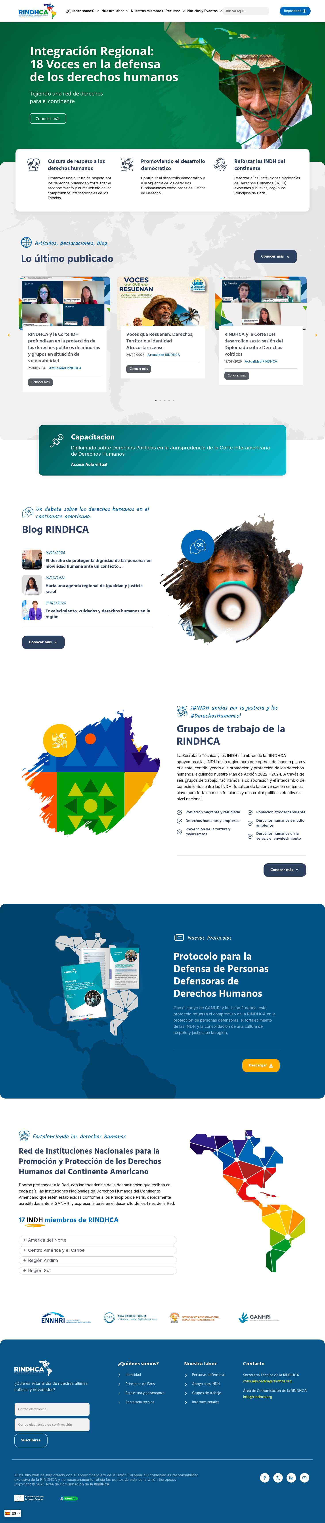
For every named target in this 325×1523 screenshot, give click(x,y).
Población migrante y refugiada (212, 812)
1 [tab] (156, 400)
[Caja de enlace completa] (64, 336)
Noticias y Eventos (202, 11)
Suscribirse (31, 1440)
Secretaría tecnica (140, 1402)
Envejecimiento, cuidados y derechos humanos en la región (98, 614)
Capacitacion (93, 438)
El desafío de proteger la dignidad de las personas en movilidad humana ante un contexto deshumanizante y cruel (99, 563)
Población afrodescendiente (281, 812)
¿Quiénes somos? (80, 11)
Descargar (258, 1065)
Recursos (173, 11)
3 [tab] (164, 400)
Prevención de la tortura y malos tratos (207, 832)
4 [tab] (169, 400)
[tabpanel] (64, 336)
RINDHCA (101, 1484)
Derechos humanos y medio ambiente (280, 823)
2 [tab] (160, 400)
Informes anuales (205, 1402)
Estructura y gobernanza (145, 1393)
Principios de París (140, 1384)
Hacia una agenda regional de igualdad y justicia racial (94, 589)
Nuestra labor (112, 11)
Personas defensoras (208, 1375)
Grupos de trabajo (206, 1393)
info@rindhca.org (257, 1397)
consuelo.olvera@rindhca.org (267, 1381)
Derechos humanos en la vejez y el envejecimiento (278, 836)
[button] (9, 335)
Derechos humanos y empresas (212, 821)
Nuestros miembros (147, 11)
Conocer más (272, 256)
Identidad (133, 1375)
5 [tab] (173, 400)
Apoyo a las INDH (206, 1384)
